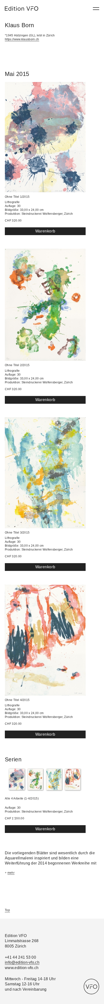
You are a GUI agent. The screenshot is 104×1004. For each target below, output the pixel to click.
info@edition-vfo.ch (22, 962)
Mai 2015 (17, 74)
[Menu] (96, 8)
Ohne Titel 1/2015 (17, 196)
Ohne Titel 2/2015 (17, 365)
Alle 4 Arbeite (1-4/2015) (22, 798)
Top (7, 910)
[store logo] (21, 8)
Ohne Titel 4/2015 (17, 700)
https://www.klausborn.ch (22, 39)
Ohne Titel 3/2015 (17, 532)
